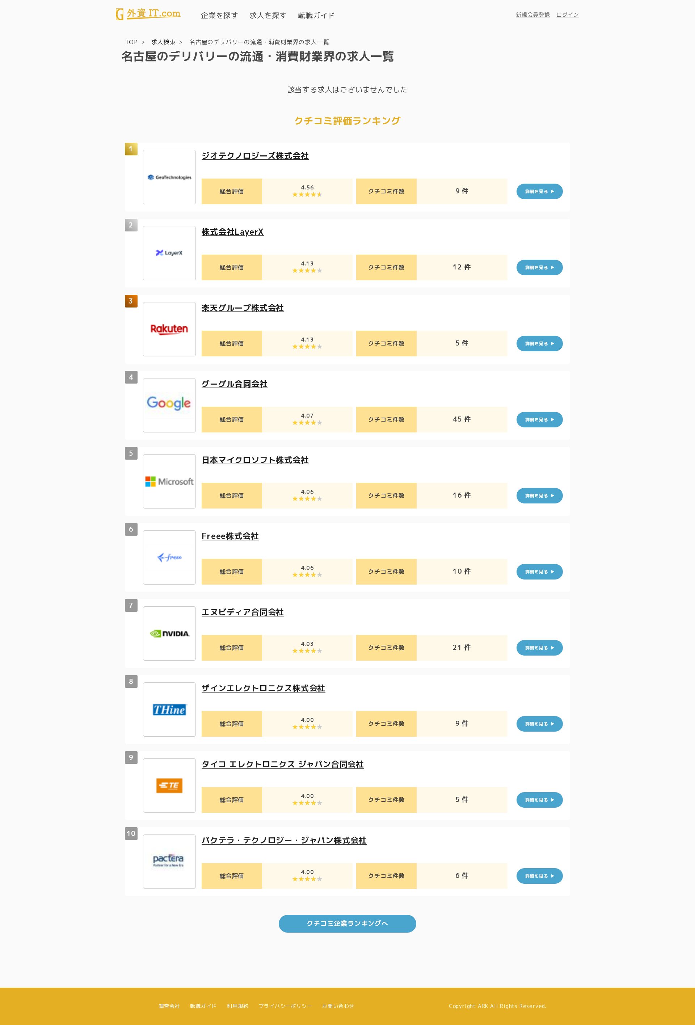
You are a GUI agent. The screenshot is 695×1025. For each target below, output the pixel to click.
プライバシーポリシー (285, 1006)
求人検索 (163, 42)
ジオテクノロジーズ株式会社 (255, 155)
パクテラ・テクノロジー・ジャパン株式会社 (284, 840)
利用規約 (237, 1006)
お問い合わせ (338, 1006)
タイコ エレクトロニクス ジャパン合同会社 (283, 764)
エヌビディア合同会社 (243, 612)
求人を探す (268, 15)
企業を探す (220, 15)
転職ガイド (317, 15)
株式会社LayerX (233, 231)
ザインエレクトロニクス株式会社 (263, 688)
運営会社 (169, 1006)
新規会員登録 (533, 14)
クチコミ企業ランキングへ (347, 923)
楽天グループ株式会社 (243, 307)
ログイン (567, 14)
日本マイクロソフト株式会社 (255, 459)
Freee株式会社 (230, 535)
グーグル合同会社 (235, 383)
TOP (131, 42)
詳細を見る (536, 191)
